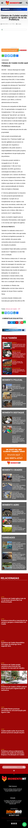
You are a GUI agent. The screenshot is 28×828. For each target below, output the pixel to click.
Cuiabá (19, 24)
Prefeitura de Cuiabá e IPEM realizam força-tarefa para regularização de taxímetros (14, 688)
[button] (2, 2)
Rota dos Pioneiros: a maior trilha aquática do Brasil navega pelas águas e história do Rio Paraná (19, 566)
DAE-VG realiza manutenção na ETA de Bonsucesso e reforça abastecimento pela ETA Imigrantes (18, 440)
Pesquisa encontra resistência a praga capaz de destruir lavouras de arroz (18, 529)
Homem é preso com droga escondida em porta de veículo (19, 395)
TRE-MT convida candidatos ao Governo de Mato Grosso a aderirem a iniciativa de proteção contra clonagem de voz (19, 355)
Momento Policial (16, 384)
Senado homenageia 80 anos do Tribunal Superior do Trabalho (19, 371)
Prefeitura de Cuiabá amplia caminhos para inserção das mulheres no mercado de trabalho (12, 666)
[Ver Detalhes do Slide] (14, 9)
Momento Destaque (16, 417)
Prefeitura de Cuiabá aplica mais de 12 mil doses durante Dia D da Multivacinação (13, 600)
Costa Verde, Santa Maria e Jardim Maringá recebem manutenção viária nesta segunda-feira (19, 487)
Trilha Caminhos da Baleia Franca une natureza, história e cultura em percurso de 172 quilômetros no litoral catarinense (19, 546)
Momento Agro (15, 509)
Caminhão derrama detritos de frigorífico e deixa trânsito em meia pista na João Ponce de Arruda (18, 496)
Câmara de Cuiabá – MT (13, 309)
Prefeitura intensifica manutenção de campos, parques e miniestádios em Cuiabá (14, 622)
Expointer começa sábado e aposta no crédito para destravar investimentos (18, 520)
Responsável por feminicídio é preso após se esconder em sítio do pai (18, 388)
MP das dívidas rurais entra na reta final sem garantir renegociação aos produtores (19, 512)
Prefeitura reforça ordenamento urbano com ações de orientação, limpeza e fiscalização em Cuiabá (12, 752)
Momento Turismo (16, 542)
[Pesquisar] (23, 767)
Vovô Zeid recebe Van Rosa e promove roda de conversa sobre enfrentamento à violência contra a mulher (19, 479)
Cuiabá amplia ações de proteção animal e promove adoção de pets (12, 731)
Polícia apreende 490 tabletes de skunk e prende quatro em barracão (19, 403)
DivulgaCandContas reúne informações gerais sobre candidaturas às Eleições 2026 (18, 346)
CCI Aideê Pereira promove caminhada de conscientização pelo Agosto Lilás (13, 710)
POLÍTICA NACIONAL (16, 368)
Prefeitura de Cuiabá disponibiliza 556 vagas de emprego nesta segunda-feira (12, 644)
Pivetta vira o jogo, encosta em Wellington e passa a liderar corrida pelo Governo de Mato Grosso (18, 431)
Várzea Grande (15, 474)
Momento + (14, 342)
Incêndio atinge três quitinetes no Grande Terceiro (17, 363)
